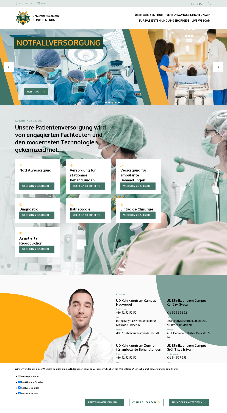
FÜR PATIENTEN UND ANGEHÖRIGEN (164, 20)
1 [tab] (106, 102)
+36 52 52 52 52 (25, 3)
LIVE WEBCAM (201, 20)
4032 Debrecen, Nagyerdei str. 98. (137, 333)
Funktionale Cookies (32, 382)
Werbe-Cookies (29, 393)
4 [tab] (116, 102)
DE (200, 4)
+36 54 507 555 (177, 357)
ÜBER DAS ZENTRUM (149, 14)
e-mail (43, 3)
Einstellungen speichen (102, 402)
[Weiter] (218, 67)
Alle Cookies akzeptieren (187, 402)
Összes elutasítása (144, 402)
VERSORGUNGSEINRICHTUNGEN (188, 14)
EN (196, 4)
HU (192, 4)
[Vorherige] (9, 67)
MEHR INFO (33, 91)
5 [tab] (119, 102)
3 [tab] (112, 102)
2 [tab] (109, 102)
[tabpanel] (113, 67)
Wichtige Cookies (30, 376)
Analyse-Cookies (30, 388)
